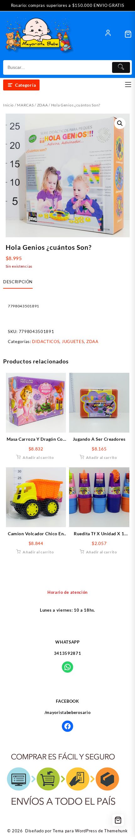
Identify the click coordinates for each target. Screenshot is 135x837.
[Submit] (121, 67)
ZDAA (42, 105)
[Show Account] (108, 34)
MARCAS (25, 105)
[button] (120, 123)
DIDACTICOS (45, 341)
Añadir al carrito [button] (38, 457)
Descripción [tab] (18, 281)
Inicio (8, 105)
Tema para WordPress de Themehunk (90, 830)
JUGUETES (73, 341)
